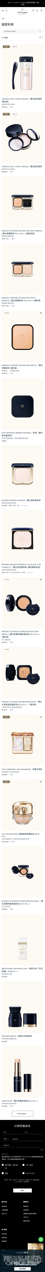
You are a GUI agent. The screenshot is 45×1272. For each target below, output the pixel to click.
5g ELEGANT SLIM (17, 572)
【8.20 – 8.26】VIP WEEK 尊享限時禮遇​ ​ (23, 3)
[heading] (12, 1202)
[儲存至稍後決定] (41, 443)
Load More (21, 1114)
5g (18, 505)
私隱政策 (26, 1181)
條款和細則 (30, 1261)
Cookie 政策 (17, 1258)
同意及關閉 (22, 1269)
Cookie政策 (18, 1181)
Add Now (20, 443)
